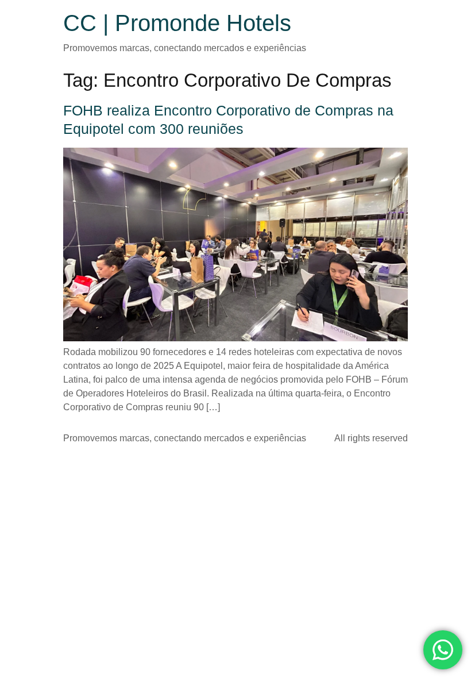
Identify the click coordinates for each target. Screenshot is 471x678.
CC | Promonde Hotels (177, 23)
